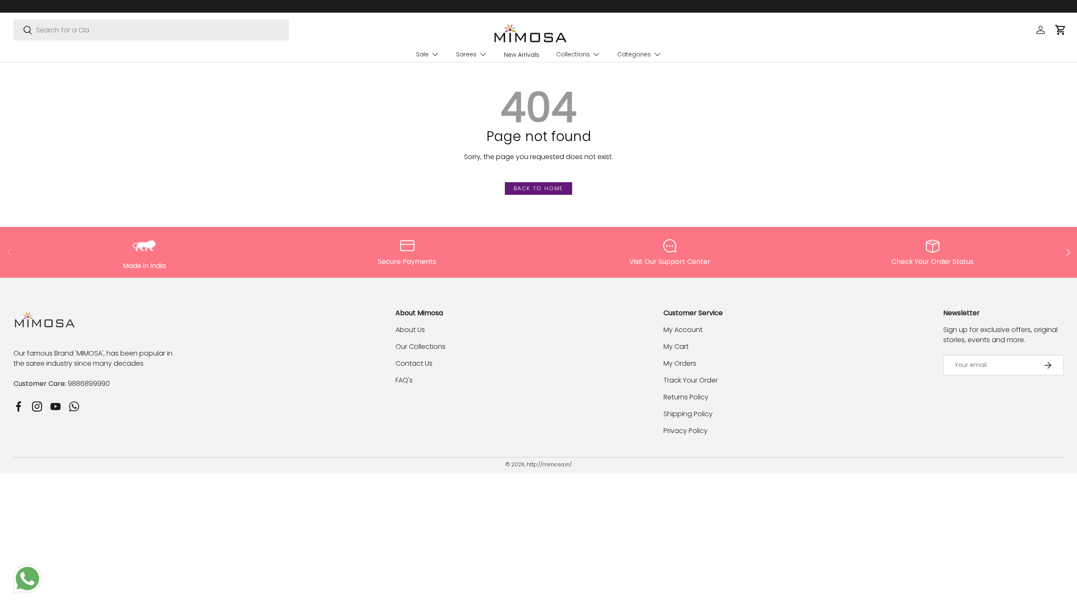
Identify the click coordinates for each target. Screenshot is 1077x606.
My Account (683, 330)
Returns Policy (685, 397)
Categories (634, 54)
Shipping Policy (688, 414)
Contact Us (413, 363)
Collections (573, 54)
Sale (422, 54)
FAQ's (404, 380)
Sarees (466, 54)
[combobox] (151, 29)
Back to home (539, 188)
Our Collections (420, 346)
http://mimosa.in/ (549, 464)
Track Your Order (690, 380)
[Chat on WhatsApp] (27, 569)
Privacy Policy (685, 431)
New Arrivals (521, 54)
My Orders (679, 363)
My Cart (676, 346)
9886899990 (89, 383)
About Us (410, 330)
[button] (1060, 30)
